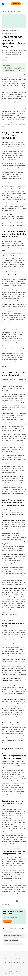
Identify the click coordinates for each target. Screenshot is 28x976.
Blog (6, 11)
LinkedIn (20, 901)
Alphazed (14, 955)
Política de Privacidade (9, 973)
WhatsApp (6, 904)
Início (3, 11)
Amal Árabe (5, 958)
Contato (5, 962)
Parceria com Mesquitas (14, 962)
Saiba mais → (7, 920)
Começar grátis (16, 3)
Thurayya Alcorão (13, 958)
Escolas (22, 962)
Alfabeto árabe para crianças (11, 940)
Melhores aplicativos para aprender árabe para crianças (12, 936)
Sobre (24, 958)
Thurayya (9, 510)
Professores (14, 965)
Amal (3, 250)
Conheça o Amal (8, 931)
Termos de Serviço (19, 973)
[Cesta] (22, 3)
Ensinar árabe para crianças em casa (13, 944)
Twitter (12, 901)
